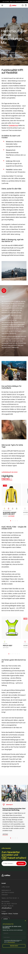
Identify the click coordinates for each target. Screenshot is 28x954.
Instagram (4, 914)
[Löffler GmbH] (12, 5)
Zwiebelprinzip (13, 125)
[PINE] (16, 508)
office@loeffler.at (7, 908)
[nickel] (12, 508)
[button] (10, 520)
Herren (6, 478)
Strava (10, 914)
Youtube (15, 914)
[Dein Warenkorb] (25, 5)
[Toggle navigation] (2, 5)
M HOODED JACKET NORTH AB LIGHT (9, 513)
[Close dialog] (25, 921)
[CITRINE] (4, 508)
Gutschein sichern (14, 945)
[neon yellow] (4, 641)
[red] (8, 508)
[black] (25, 508)
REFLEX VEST (7, 645)
